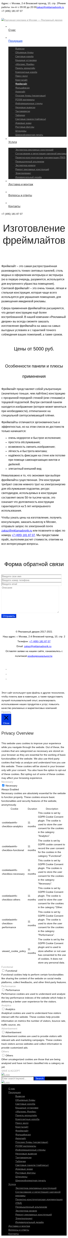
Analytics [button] (6, 1005)
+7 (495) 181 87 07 (23, 535)
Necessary (11, 785)
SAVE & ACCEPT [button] (10, 1070)
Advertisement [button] (9, 1028)
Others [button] (5, 1051)
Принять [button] (6, 711)
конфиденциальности (40, 656)
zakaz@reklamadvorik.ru (50, 7)
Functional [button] (7, 967)
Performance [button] (8, 986)
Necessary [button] (7, 781)
